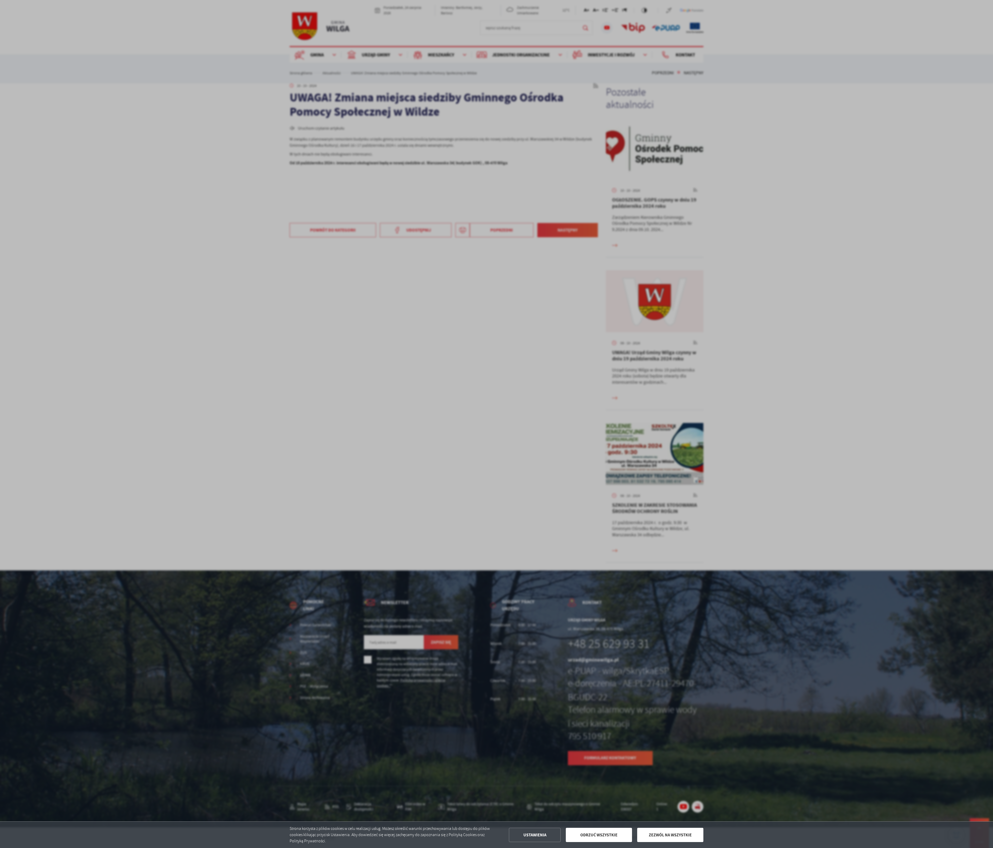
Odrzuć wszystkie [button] (599, 835)
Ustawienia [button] (534, 835)
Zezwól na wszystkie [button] (670, 835)
